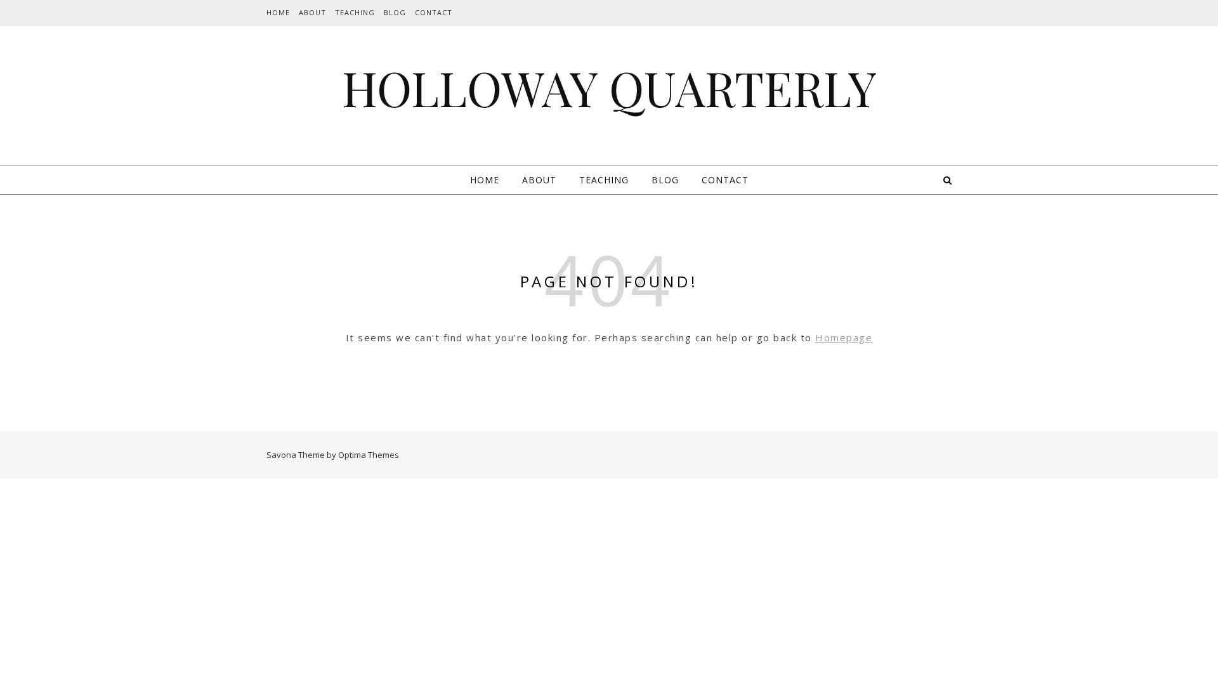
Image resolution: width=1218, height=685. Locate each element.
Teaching (355, 12)
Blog (395, 12)
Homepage (843, 337)
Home (278, 12)
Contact (433, 12)
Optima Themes (368, 454)
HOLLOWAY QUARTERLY (609, 88)
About (312, 12)
